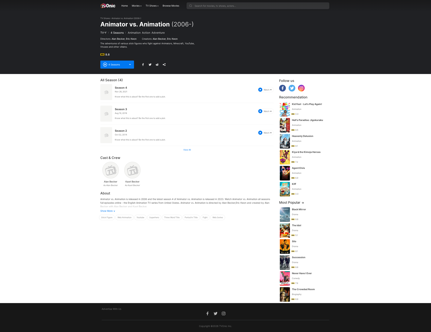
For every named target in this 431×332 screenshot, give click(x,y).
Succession (298, 257)
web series (217, 217)
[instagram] (301, 90)
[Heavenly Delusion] (285, 141)
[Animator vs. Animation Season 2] (106, 135)
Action (146, 32)
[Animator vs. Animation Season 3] (106, 114)
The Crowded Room (303, 289)
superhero (154, 217)
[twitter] (292, 90)
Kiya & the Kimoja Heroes (306, 152)
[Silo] (285, 246)
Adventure (158, 32)
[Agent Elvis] (285, 173)
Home (124, 5)
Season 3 (121, 109)
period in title (191, 217)
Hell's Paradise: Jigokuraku (307, 120)
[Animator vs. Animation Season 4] (106, 92)
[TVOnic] (107, 6)
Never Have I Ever (302, 273)
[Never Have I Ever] (285, 278)
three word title (172, 217)
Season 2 (121, 130)
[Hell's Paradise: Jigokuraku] (285, 125)
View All (187, 150)
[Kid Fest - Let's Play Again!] (285, 109)
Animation (134, 32)
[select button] (130, 65)
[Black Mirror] (285, 214)
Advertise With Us (111, 308)
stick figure (106, 217)
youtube (140, 217)
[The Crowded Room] (285, 294)
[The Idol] (285, 230)
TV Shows (151, 5)
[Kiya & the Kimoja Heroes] (285, 157)
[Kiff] (285, 189)
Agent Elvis (298, 168)
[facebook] (282, 90)
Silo (294, 241)
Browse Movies (171, 5)
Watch (267, 89)
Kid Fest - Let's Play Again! (307, 104)
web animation (124, 217)
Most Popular (289, 202)
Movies (136, 5)
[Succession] (285, 262)
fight (205, 217)
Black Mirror (299, 209)
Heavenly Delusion (302, 136)
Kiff (294, 183)
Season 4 (121, 87)
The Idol (296, 225)
